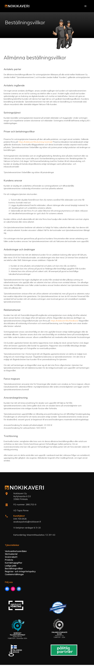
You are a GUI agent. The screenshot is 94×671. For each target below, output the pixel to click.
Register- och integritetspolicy (20, 571)
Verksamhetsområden (16, 551)
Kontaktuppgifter (13, 562)
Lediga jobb (10, 565)
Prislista (9, 560)
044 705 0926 (20, 518)
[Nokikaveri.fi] (17, 6)
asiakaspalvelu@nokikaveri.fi (27, 521)
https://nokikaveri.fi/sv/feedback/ (64, 320)
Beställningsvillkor (14, 568)
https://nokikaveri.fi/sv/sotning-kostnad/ (35, 142)
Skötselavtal (11, 554)
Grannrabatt (11, 557)
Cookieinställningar (14, 574)
